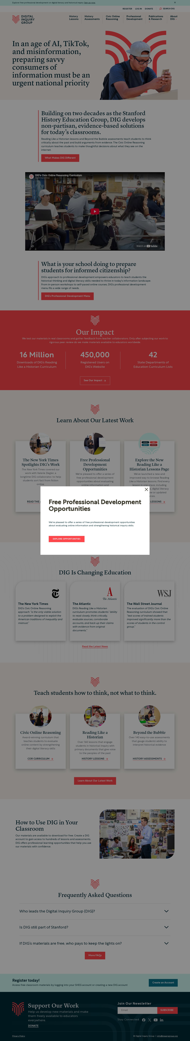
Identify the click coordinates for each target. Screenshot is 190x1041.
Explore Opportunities (66, 539)
